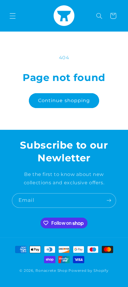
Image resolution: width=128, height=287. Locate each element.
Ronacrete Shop (51, 271)
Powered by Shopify (88, 271)
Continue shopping (64, 100)
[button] (12, 16)
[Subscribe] (109, 200)
